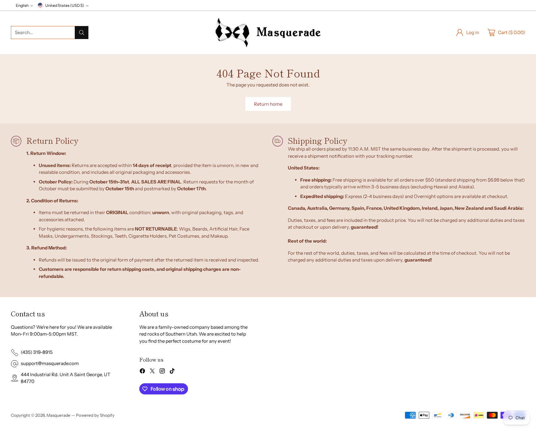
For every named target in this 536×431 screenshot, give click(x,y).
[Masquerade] (268, 32)
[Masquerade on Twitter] (152, 372)
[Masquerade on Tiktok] (172, 372)
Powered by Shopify (95, 415)
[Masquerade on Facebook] (142, 372)
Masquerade (58, 415)
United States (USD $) (64, 5)
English (22, 5)
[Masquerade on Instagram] (162, 372)
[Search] (81, 32)
